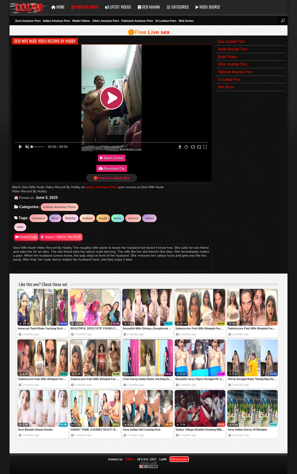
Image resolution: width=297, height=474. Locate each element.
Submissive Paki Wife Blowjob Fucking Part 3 (253, 328)
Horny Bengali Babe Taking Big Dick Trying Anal (253, 379)
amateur (38, 218)
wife (20, 227)
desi (55, 218)
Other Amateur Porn (105, 21)
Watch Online (113, 158)
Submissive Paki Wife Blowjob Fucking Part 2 (43, 379)
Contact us (115, 459)
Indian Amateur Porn (56, 21)
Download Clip (114, 168)
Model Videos (81, 21)
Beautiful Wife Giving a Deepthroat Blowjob (148, 328)
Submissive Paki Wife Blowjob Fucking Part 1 (95, 379)
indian (87, 218)
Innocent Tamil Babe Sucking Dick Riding (43, 328)
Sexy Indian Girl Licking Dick (142, 429)
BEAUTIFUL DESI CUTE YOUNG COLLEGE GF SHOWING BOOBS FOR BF (95, 328)
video (149, 218)
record (133, 218)
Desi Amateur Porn (28, 21)
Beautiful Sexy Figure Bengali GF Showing (200, 379)
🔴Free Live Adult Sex (112, 178)
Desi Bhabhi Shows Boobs (35, 429)
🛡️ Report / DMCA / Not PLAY (60, 237)
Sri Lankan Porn (165, 21)
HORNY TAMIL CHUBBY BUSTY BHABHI (95, 429)
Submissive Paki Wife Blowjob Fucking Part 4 (200, 328)
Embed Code (28, 237)
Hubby (70, 218)
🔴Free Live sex (149, 32)
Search (282, 20)
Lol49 (29, 7)
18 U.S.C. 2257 (146, 459)
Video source (209, 7)
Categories (180, 7)
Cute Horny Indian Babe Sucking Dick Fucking (148, 379)
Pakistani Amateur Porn (137, 21)
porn (117, 218)
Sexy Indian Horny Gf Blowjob (247, 429)
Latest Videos (120, 7)
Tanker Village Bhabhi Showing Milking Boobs (200, 429)
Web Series (186, 21)
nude (103, 218)
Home (60, 7)
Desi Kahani (150, 7)
